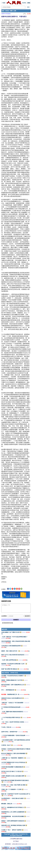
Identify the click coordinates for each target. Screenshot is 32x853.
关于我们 (16, 841)
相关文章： (5, 629)
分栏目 (7, 10)
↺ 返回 (4, 2)
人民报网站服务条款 (16, 838)
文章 (14, 10)
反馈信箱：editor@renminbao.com (16, 844)
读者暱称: (4, 616)
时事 (11, 10)
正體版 (28, 2)
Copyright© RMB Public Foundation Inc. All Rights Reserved (16, 834)
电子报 (24, 2)
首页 (3, 10)
